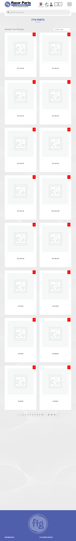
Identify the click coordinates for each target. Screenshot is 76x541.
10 (42, 415)
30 (54, 415)
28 (48, 415)
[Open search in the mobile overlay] (38, 12)
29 (51, 415)
